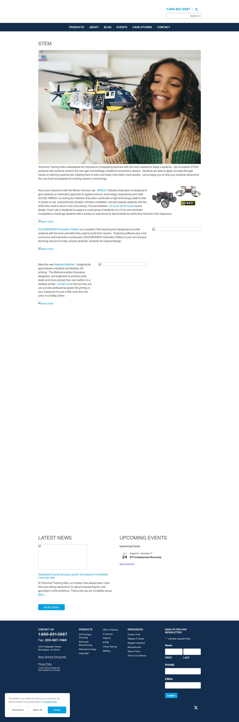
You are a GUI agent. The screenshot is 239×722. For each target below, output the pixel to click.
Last (186, 657)
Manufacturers (134, 647)
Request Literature (136, 642)
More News (51, 607)
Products (76, 27)
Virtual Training (110, 646)
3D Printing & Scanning (85, 636)
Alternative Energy (87, 649)
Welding (106, 650)
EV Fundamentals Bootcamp (145, 557)
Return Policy (134, 651)
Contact (163, 27)
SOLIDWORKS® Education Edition (58, 229)
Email (169, 679)
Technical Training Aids (62, 13)
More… (42, 594)
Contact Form (134, 634)
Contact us (63, 284)
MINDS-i (102, 190)
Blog (107, 27)
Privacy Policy (45, 663)
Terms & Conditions (137, 655)
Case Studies (142, 27)
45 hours (114, 206)
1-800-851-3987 (178, 9)
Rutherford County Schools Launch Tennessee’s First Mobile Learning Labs (73, 575)
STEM (106, 642)
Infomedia (56, 670)
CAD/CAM (84, 653)
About (94, 27)
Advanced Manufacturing (85, 643)
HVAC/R (107, 638)
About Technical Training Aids (52, 656)
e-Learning (108, 633)
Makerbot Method (64, 264)
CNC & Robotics (110, 629)
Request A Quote (136, 638)
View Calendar (127, 564)
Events (122, 27)
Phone (169, 665)
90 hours (128, 206)
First (168, 657)
